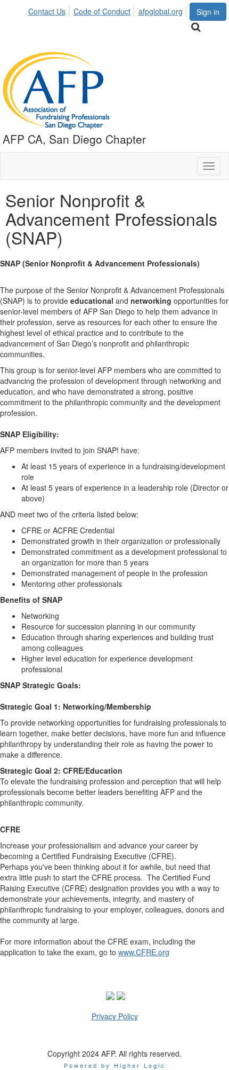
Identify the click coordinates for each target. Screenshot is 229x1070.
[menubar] (108, 10)
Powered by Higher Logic (115, 1065)
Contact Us (47, 11)
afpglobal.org (160, 11)
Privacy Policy (115, 1016)
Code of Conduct (101, 11)
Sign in (208, 11)
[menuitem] (49, 10)
